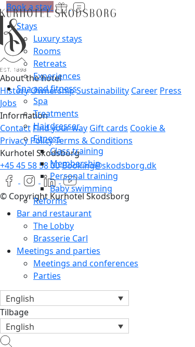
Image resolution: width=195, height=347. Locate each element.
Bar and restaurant (54, 213)
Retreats (50, 63)
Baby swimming (81, 188)
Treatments (56, 113)
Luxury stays (57, 38)
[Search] (6, 339)
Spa (40, 101)
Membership (75, 163)
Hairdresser (56, 126)
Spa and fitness (47, 88)
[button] (64, 298)
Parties (47, 275)
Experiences (57, 76)
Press (170, 90)
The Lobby (53, 226)
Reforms (50, 201)
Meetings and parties (58, 250)
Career (144, 90)
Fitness (47, 138)
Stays (27, 26)
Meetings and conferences (85, 263)
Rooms (47, 51)
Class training (76, 151)
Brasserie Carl (60, 238)
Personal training (84, 176)
